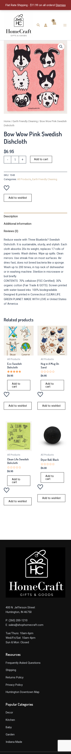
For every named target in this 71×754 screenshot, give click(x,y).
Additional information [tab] (17, 223)
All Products (24, 179)
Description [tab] (11, 216)
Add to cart (41, 159)
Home (7, 121)
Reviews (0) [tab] (11, 231)
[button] (38, 25)
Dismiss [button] (61, 5)
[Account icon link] (45, 25)
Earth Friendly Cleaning (25, 121)
